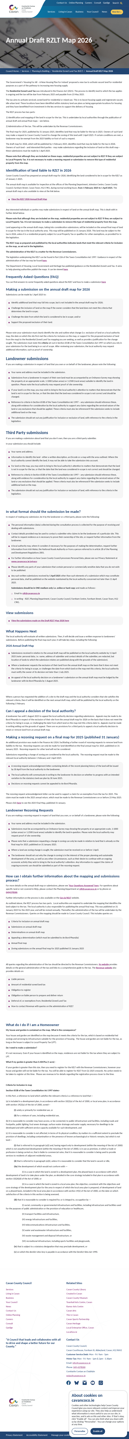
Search (116, 3)
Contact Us (62, 3)
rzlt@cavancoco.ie (31, 593)
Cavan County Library (76, 1289)
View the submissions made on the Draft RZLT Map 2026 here (40, 621)
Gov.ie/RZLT (65, 898)
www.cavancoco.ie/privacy (24, 561)
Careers (88, 3)
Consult (97, 3)
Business (10, 1298)
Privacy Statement (14, 1435)
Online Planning (76, 3)
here (44, 261)
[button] (51, 12)
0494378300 (11, 892)
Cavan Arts (71, 1311)
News (8, 1307)
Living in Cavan (12, 1294)
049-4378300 (79, 1367)
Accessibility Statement (36, 1435)
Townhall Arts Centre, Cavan (79, 1302)
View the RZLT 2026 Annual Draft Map (29, 199)
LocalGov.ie (71, 1332)
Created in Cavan (74, 1294)
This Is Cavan (72, 1315)
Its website (104, 964)
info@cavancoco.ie (81, 1363)
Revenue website (104, 968)
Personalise (79, 1431)
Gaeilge (106, 3)
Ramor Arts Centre (74, 1307)
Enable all (97, 1431)
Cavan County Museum (77, 1298)
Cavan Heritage (73, 1324)
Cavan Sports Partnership (77, 1319)
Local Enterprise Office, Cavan (80, 1328)
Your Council (11, 1302)
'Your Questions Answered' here (84, 886)
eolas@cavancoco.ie (76, 1376)
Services (9, 1289)
